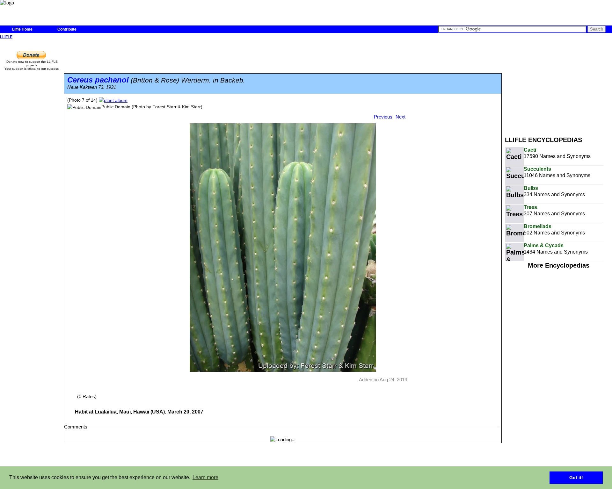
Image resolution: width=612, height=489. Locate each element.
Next (400, 116)
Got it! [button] (576, 477)
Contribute (66, 29)
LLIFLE (6, 37)
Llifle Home (22, 29)
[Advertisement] (558, 85)
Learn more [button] (205, 477)
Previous (383, 116)
